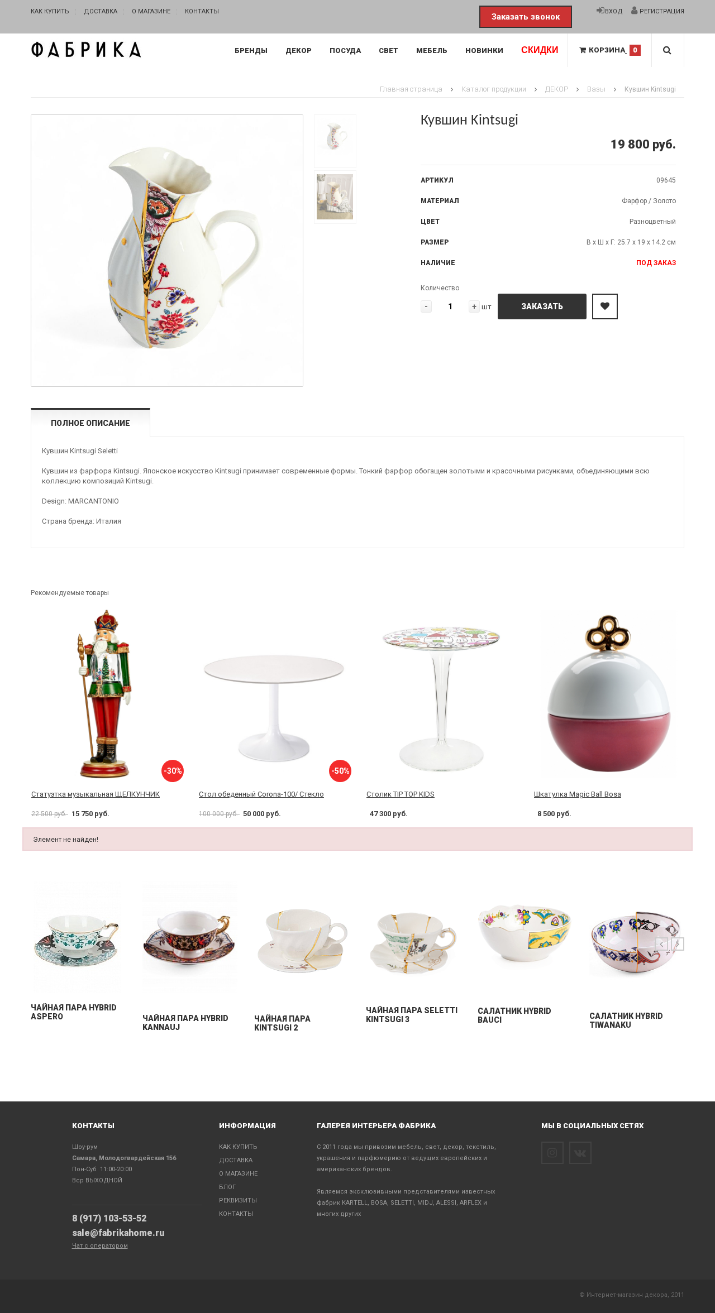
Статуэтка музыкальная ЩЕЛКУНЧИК (95, 794)
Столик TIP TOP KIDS (400, 794)
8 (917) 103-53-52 (109, 1218)
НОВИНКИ (484, 50)
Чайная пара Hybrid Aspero (74, 1012)
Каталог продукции (493, 89)
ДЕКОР (298, 50)
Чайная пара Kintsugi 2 (282, 1023)
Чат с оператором (100, 1245)
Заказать (542, 306)
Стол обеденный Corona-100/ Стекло (261, 794)
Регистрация (661, 11)
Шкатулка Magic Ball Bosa (577, 794)
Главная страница (411, 89)
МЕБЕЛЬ (431, 50)
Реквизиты (238, 1200)
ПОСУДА (345, 50)
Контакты (202, 11)
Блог (227, 1187)
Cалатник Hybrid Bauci (514, 1015)
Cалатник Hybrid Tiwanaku (626, 1020)
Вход (614, 11)
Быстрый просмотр (78, 981)
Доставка (100, 11)
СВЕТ (388, 50)
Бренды (251, 50)
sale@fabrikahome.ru (118, 1233)
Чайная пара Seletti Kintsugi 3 (411, 1015)
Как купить (50, 11)
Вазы (596, 89)
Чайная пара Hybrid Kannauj (185, 1023)
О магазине (151, 11)
